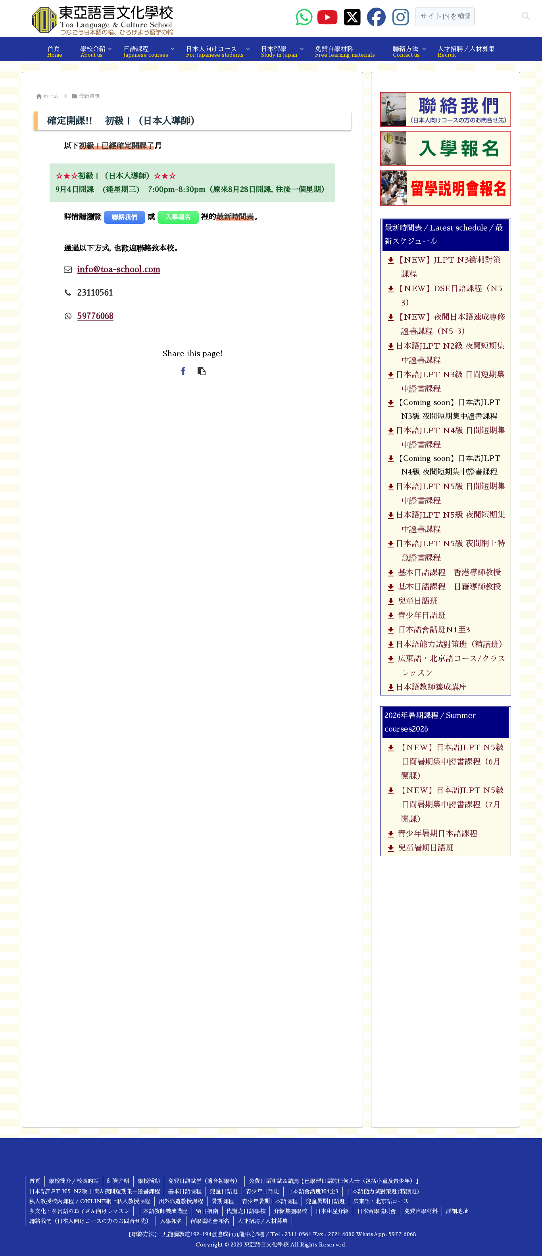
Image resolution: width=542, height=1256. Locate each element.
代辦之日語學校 (246, 1211)
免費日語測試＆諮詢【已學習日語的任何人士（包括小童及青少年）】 (335, 1181)
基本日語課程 (185, 1191)
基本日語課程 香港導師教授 (447, 572)
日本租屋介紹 (332, 1211)
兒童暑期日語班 (424, 848)
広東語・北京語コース (381, 1201)
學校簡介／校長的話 (74, 1181)
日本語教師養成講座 (430, 687)
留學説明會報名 (209, 1221)
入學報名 (171, 1221)
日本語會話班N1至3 (432, 630)
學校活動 (149, 1181)
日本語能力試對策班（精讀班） (450, 644)
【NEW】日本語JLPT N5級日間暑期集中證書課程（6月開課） (449, 761)
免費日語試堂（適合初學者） (204, 1181)
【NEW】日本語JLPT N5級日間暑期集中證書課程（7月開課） (449, 804)
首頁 (34, 1181)
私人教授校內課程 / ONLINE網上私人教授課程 (89, 1201)
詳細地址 (457, 1211)
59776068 (95, 316)
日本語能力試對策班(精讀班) (383, 1191)
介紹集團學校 (290, 1211)
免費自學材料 (421, 1211)
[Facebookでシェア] (183, 371)
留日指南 (207, 1211)
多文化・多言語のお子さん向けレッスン (79, 1211)
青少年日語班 (420, 615)
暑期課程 (222, 1201)
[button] (526, 16)
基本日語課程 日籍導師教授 (447, 587)
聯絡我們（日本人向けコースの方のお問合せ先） (90, 1221)
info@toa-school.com (118, 269)
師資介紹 (118, 1181)
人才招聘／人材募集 (263, 1221)
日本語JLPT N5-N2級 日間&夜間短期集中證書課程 (94, 1191)
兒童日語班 (416, 601)
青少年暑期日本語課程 (435, 833)
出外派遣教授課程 (181, 1201)
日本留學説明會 (376, 1211)
